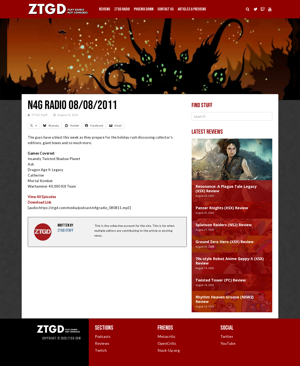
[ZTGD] (58, 14)
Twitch (101, 350)
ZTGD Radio (122, 9)
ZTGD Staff (40, 115)
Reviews (104, 9)
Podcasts (102, 336)
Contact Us (166, 9)
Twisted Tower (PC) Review (221, 280)
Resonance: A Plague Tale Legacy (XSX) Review (226, 188)
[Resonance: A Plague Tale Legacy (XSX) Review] (232, 163)
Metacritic (167, 336)
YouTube (228, 343)
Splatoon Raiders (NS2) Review (224, 224)
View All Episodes (42, 197)
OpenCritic (167, 343)
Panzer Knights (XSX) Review (222, 207)
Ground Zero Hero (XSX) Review (224, 241)
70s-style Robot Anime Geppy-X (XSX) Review (230, 261)
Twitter (226, 336)
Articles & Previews (192, 9)
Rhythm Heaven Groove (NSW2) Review (224, 299)
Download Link (40, 202)
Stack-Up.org (169, 350)
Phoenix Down (143, 9)
